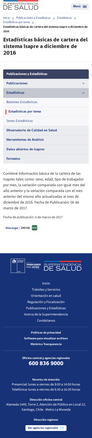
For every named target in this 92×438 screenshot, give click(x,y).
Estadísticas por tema (16, 22)
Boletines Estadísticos (21, 102)
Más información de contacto (46, 369)
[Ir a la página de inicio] (20, 5)
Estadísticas (64, 18)
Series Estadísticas (19, 121)
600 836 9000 (46, 363)
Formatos (13, 159)
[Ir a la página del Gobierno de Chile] (26, 266)
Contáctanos (46, 320)
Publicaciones (17, 83)
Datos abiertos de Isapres (25, 149)
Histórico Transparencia (46, 344)
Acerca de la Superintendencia (46, 314)
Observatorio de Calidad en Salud (31, 130)
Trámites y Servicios (46, 289)
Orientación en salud (46, 295)
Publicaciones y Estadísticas (33, 18)
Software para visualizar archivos (46, 338)
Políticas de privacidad (46, 332)
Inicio (6, 18)
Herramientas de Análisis (25, 140)
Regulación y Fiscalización (46, 302)
